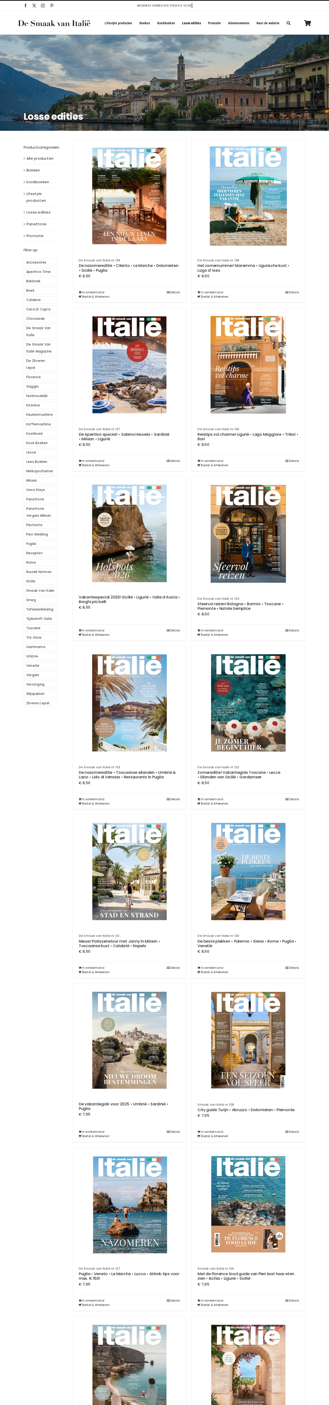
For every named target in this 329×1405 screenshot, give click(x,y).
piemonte (34, 525)
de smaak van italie (38, 331)
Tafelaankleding (39, 609)
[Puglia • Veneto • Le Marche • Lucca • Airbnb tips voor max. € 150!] (129, 1204)
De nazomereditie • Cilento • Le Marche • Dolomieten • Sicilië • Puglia (128, 268)
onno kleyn (35, 490)
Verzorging (35, 684)
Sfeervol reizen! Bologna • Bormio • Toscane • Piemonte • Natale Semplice (240, 606)
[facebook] (25, 5)
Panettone (36, 224)
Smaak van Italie (40, 590)
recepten (34, 553)
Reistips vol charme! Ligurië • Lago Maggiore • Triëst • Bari (247, 437)
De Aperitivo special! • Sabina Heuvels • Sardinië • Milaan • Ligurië (124, 437)
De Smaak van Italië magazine (39, 348)
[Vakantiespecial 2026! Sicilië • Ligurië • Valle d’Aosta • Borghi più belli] (129, 533)
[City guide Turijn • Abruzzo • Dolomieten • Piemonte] (248, 1040)
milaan (31, 480)
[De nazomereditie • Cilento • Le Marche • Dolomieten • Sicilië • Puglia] (129, 196)
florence (33, 377)
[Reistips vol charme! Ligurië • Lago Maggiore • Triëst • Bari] (248, 365)
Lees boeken (36, 462)
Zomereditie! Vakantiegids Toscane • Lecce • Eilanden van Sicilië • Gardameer (238, 775)
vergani (32, 675)
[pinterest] (52, 5)
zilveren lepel (37, 703)
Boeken (33, 170)
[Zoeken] (288, 23)
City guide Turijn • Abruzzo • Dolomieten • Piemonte (246, 1110)
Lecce (31, 452)
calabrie (33, 300)
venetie (32, 665)
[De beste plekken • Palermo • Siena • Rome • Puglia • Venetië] (248, 871)
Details (175, 292)
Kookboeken (37, 181)
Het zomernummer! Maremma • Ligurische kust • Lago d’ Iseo (243, 268)
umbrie (32, 656)
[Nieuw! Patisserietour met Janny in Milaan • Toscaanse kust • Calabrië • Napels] (129, 871)
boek (30, 290)
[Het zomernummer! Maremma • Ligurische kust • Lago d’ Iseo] (248, 196)
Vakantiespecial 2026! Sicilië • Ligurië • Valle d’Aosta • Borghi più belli (129, 599)
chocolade (35, 318)
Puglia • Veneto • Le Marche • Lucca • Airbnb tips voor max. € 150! (129, 1276)
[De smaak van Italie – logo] (54, 22)
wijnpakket (35, 694)
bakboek (33, 281)
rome (31, 562)
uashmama (35, 647)
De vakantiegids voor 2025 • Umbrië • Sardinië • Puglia (124, 1106)
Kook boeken (37, 443)
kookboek (34, 433)
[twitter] (34, 5)
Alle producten (39, 158)
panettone (35, 499)
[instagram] (43, 5)
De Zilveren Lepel (35, 364)
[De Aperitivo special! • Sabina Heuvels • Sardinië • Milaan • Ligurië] (129, 365)
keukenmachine (39, 414)
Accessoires (36, 262)
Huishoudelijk (37, 396)
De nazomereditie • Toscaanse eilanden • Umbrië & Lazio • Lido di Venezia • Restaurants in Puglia (127, 775)
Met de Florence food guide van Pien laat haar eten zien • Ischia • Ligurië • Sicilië (245, 1276)
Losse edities (38, 212)
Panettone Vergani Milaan (38, 512)
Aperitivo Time (38, 272)
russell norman (39, 572)
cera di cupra (38, 309)
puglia (31, 544)
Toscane (33, 628)
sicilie (31, 581)
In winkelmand (93, 292)
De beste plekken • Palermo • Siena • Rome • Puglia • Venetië (246, 944)
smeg (31, 600)
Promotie (35, 235)
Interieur (33, 405)
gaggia (32, 386)
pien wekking (37, 534)
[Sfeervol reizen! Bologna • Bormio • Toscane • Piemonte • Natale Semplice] (248, 534)
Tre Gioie (33, 637)
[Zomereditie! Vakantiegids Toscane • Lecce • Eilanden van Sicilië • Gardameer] (248, 703)
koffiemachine (38, 424)
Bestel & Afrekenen (96, 297)
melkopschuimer (39, 471)
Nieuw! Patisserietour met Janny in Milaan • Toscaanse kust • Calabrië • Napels (119, 944)
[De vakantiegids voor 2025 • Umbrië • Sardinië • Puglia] (129, 1040)
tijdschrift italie (39, 619)
